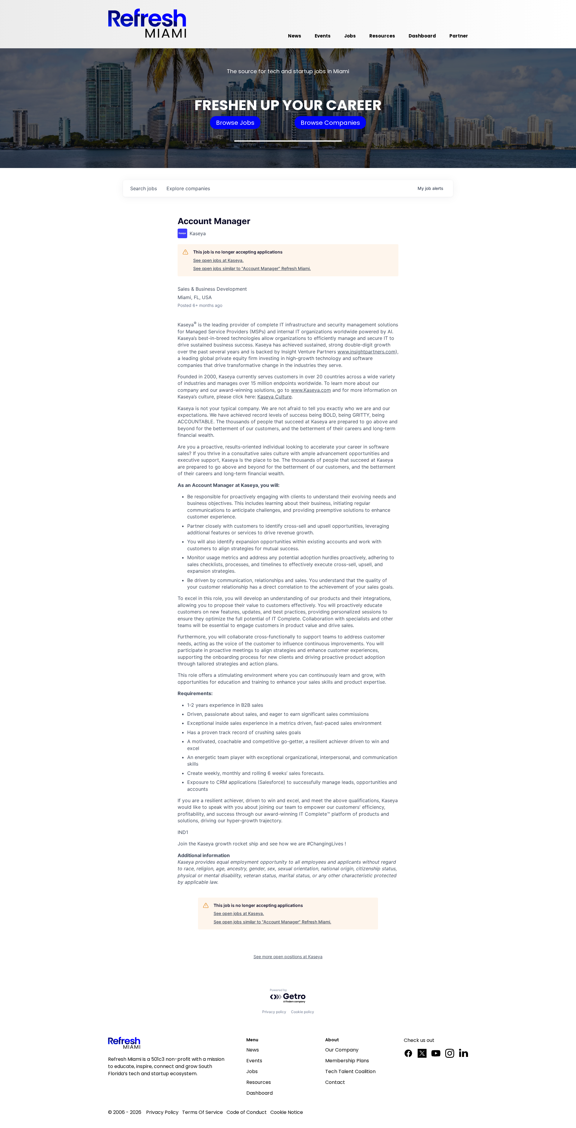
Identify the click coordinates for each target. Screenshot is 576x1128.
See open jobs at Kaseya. (218, 260)
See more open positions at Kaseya (288, 956)
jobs (143, 188)
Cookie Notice (286, 1112)
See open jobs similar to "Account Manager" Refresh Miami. (252, 268)
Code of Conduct (246, 1112)
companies (188, 188)
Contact (335, 1082)
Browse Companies (330, 122)
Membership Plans (347, 1060)
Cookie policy (302, 1012)
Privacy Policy (162, 1112)
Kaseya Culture (274, 397)
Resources (258, 1082)
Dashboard (259, 1093)
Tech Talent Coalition (350, 1071)
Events (254, 1060)
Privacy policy (274, 1012)
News (252, 1049)
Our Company (341, 1049)
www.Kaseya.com (311, 390)
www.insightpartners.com (366, 352)
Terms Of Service (202, 1112)
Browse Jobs (235, 122)
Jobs (252, 1071)
